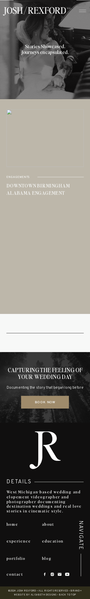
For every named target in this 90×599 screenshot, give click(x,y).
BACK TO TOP (67, 594)
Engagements (18, 177)
